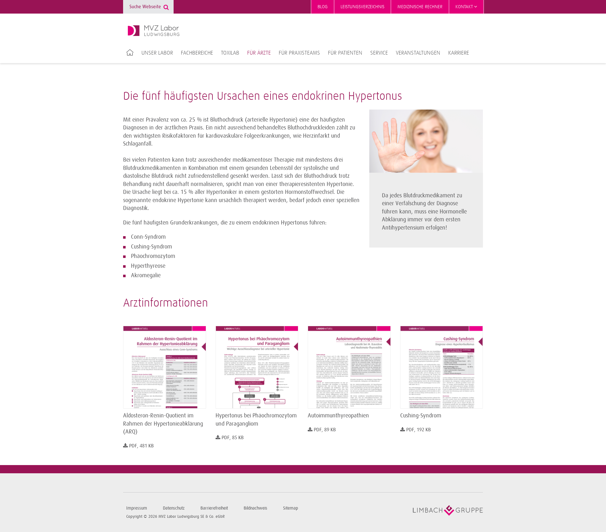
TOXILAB (230, 53)
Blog (323, 6)
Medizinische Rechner (420, 6)
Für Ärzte (259, 53)
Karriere (458, 53)
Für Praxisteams (299, 53)
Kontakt (464, 6)
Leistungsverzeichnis (362, 6)
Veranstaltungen (418, 53)
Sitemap (290, 508)
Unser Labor (157, 53)
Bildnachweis (255, 508)
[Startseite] (153, 30)
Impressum (136, 508)
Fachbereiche (197, 53)
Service (379, 53)
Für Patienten (345, 53)
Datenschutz (174, 508)
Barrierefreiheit (214, 508)
